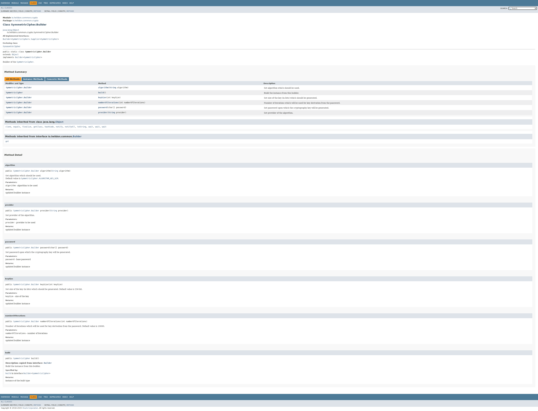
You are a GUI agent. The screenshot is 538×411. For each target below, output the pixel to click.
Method (37, 11)
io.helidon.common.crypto (25, 18)
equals (16, 127)
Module (15, 3)
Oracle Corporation (30, 408)
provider (102, 112)
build (101, 92)
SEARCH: (504, 8)
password (102, 107)
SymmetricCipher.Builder (19, 87)
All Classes (6, 8)
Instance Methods (33, 79)
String (112, 87)
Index (65, 3)
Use (40, 3)
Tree (46, 3)
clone (8, 127)
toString (81, 127)
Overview (5, 3)
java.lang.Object (11, 30)
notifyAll (70, 127)
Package (24, 3)
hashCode (49, 127)
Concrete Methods (57, 79)
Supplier (35, 39)
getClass (37, 127)
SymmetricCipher (20, 39)
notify (59, 127)
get (7, 141)
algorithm (103, 87)
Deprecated (55, 3)
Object (15, 54)
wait (90, 127)
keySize (102, 97)
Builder (7, 39)
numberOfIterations (108, 102)
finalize (26, 127)
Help (71, 3)
